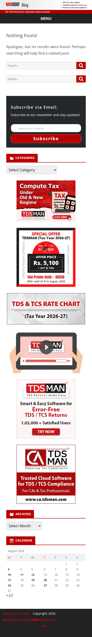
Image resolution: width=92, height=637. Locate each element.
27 (45, 585)
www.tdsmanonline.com (20, 620)
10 (9, 575)
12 (32, 575)
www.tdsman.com (15, 613)
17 (9, 580)
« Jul (9, 595)
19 (32, 580)
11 (21, 575)
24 (9, 585)
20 (45, 580)
